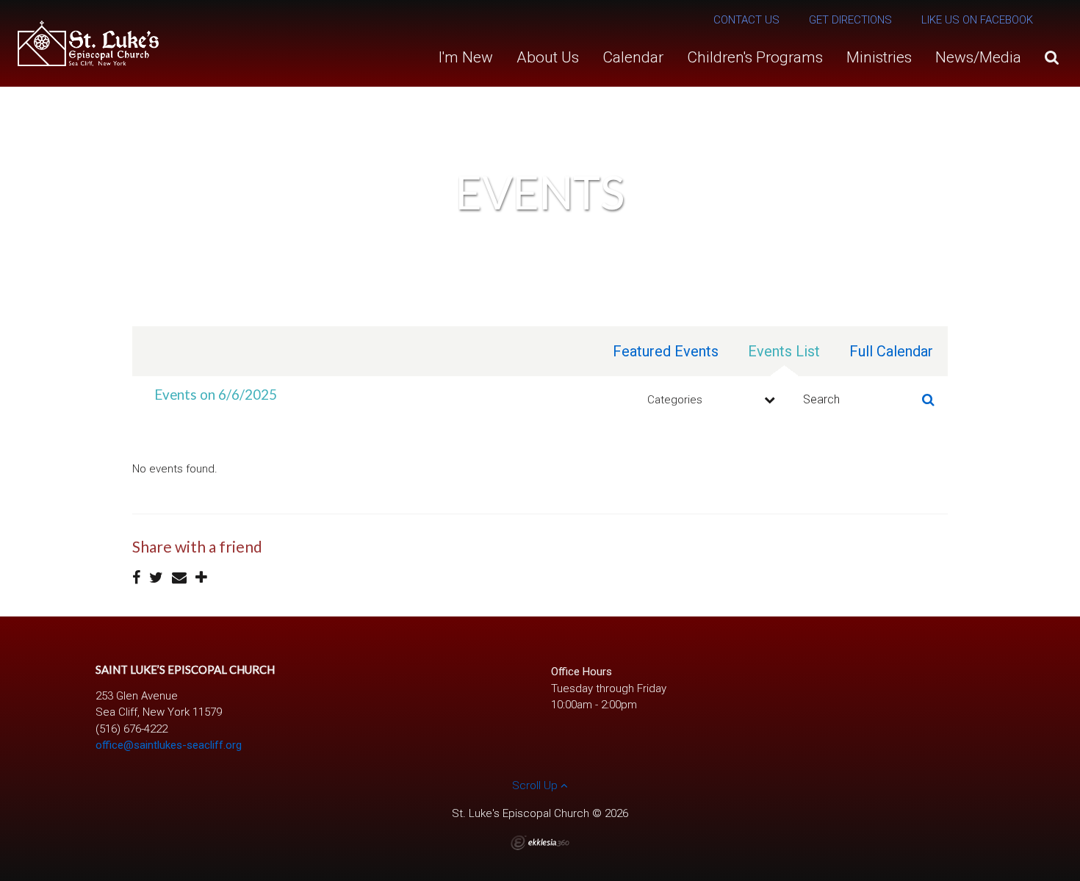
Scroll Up (536, 785)
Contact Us (746, 19)
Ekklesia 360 (540, 842)
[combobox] (709, 400)
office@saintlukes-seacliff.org (169, 745)
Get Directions (850, 19)
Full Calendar (891, 351)
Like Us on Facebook (977, 19)
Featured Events (666, 351)
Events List (784, 351)
